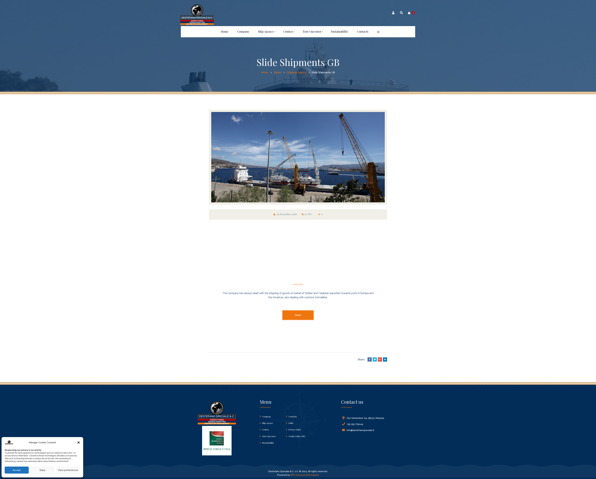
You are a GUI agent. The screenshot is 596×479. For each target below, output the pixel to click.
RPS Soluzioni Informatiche (305, 475)
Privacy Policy (294, 429)
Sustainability (268, 442)
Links (290, 423)
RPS (310, 214)
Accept (17, 470)
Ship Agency (267, 423)
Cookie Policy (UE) (296, 436)
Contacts (292, 416)
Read (298, 315)
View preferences (68, 470)
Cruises (265, 429)
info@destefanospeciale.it (360, 430)
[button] (78, 442)
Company (266, 416)
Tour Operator (269, 436)
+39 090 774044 (355, 424)
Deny (42, 470)
